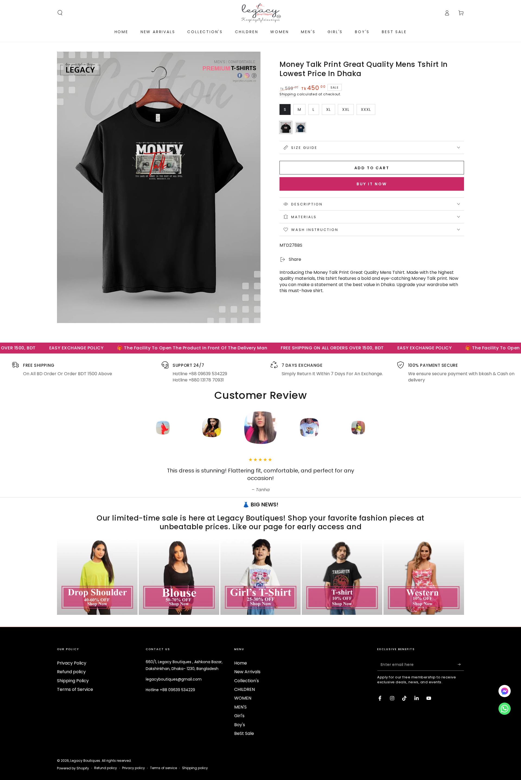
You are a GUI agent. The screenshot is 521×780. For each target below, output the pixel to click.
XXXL (368, 111)
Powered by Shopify (73, 768)
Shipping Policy (73, 681)
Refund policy (71, 672)
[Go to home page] (260, 12)
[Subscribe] (461, 665)
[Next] (394, 427)
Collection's (246, 681)
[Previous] (126, 427)
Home (240, 663)
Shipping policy (195, 768)
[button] (60, 13)
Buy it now (372, 184)
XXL (348, 111)
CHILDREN (244, 689)
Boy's (239, 725)
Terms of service (163, 768)
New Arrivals (247, 672)
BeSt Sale (244, 733)
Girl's (239, 716)
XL (330, 111)
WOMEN (242, 698)
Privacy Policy (71, 663)
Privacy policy (133, 768)
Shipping (287, 94)
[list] (260, 372)
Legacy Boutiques (85, 760)
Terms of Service (75, 689)
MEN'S (240, 707)
